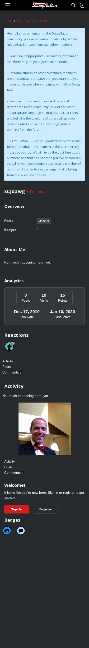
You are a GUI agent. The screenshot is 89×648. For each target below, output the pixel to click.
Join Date (27, 317)
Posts (26, 300)
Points (62, 300)
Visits (44, 300)
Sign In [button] (16, 509)
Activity (7, 361)
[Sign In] (82, 5)
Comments (11, 372)
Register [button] (45, 509)
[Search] (73, 5)
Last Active (62, 317)
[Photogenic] (6, 530)
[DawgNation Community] (45, 5)
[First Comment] (20, 530)
